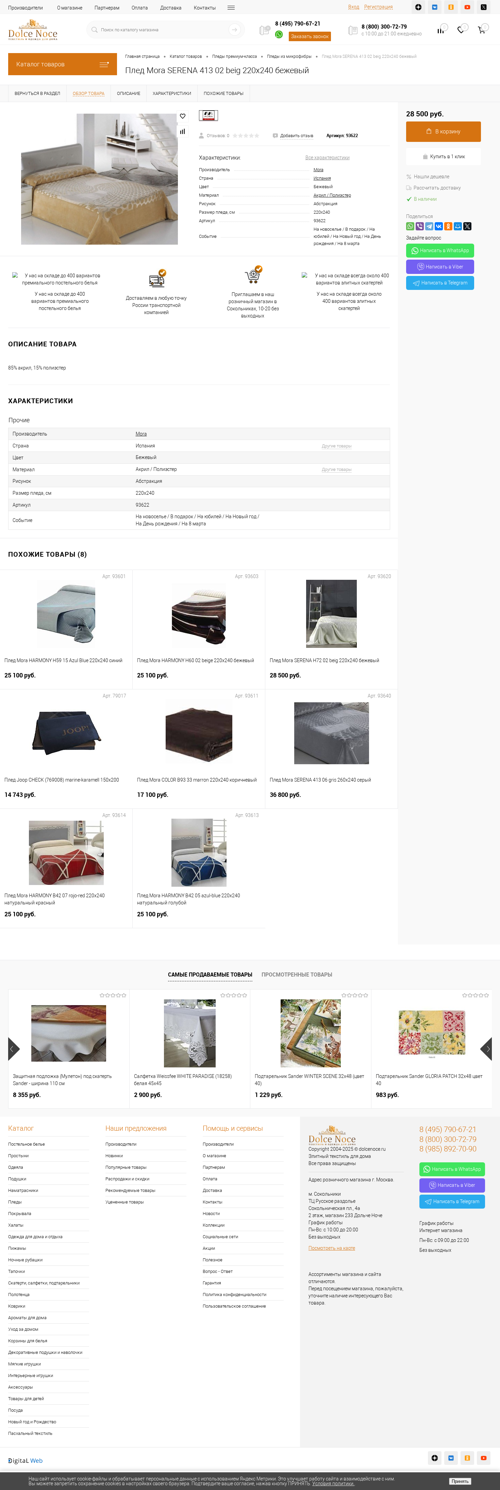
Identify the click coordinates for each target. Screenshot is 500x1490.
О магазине (69, 8)
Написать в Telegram (444, 282)
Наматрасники (23, 1190)
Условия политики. (333, 1483)
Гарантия (212, 1283)
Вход (353, 7)
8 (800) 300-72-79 (384, 26)
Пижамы (17, 1248)
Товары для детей (26, 1398)
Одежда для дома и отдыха (35, 1236)
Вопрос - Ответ (218, 1271)
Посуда (15, 1410)
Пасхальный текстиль (30, 1433)
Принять (460, 1481)
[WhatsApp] (410, 226)
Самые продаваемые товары (210, 974)
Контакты (205, 8)
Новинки (114, 1155)
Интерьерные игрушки (30, 1375)
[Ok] (451, 7)
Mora (318, 169)
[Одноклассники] (448, 226)
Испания (322, 178)
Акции (209, 1248)
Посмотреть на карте (332, 1248)
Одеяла (15, 1167)
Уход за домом (23, 1329)
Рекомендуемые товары (130, 1190)
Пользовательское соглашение (234, 1306)
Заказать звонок (310, 36)
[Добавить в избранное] (183, 116)
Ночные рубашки (25, 1259)
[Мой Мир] (458, 226)
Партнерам (107, 8)
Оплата (140, 8)
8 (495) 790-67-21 (297, 23)
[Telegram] (429, 226)
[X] (467, 226)
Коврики (16, 1306)
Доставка (171, 8)
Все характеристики (327, 157)
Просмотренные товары (297, 974)
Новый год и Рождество (32, 1421)
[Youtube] (467, 7)
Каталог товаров (40, 64)
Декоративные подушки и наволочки (45, 1352)
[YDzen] (418, 7)
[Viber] (420, 226)
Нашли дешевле (431, 176)
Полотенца (19, 1294)
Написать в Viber (444, 266)
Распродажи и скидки (127, 1178)
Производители (25, 8)
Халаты (15, 1225)
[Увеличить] (99, 179)
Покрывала (19, 1213)
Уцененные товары (124, 1202)
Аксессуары (20, 1387)
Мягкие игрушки (24, 1363)
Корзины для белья (27, 1340)
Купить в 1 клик (447, 156)
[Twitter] (483, 7)
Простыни (18, 1155)
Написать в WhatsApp (444, 250)
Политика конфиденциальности (234, 1294)
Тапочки (16, 1271)
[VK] (434, 7)
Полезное (212, 1259)
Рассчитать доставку (437, 188)
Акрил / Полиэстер (332, 195)
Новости (211, 1213)
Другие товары (337, 445)
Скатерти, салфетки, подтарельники (44, 1283)
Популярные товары (126, 1167)
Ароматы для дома (27, 1317)
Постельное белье (26, 1144)
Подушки (17, 1178)
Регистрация (378, 7)
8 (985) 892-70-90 (448, 1149)
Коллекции (213, 1225)
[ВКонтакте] (439, 226)
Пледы (15, 1202)
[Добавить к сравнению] (183, 131)
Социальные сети (220, 1236)
